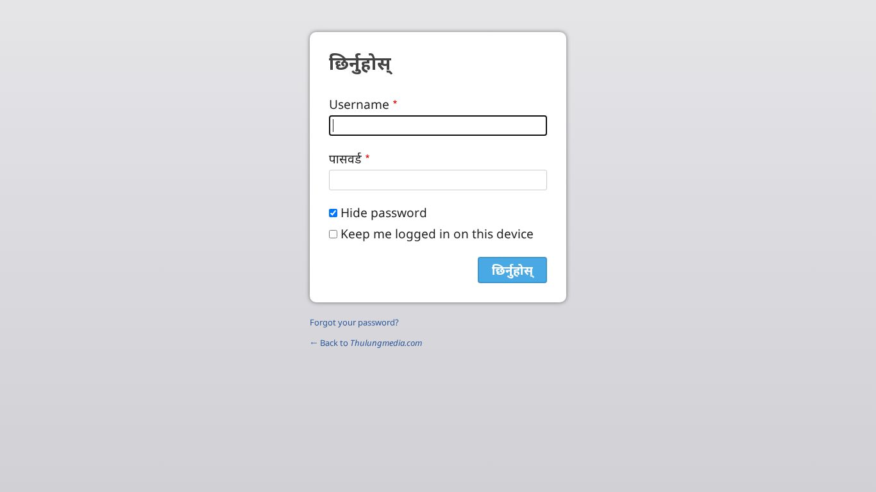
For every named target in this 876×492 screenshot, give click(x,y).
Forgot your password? (354, 322)
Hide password (384, 212)
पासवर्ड (345, 158)
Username (359, 104)
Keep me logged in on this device (437, 233)
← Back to (366, 342)
